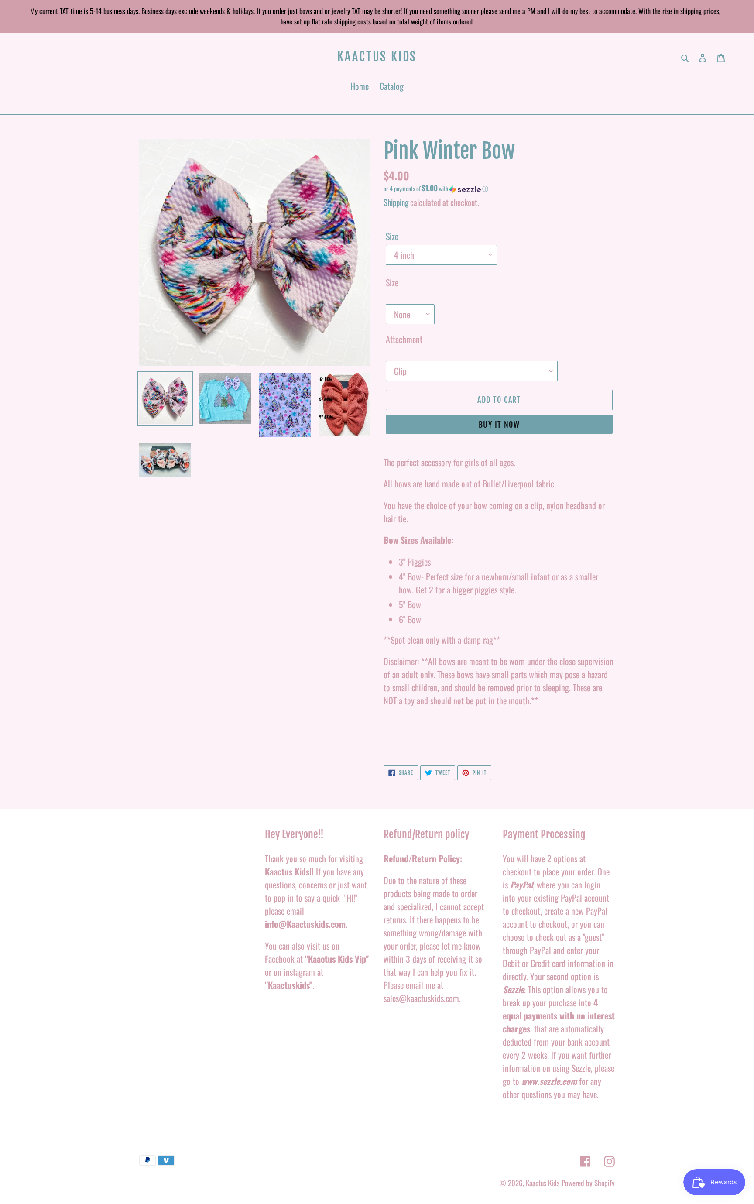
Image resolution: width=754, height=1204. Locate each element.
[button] (436, 188)
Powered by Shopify (588, 1182)
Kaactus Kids (377, 56)
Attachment (404, 339)
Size (392, 236)
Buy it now (499, 424)
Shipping (396, 202)
